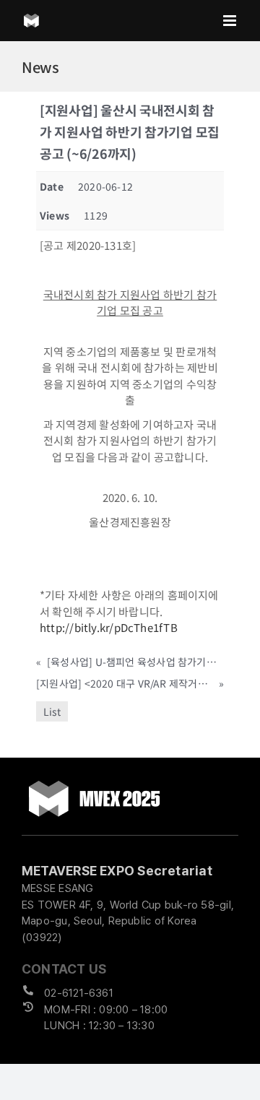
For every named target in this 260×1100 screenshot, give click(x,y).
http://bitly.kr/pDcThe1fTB (110, 627)
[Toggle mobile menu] (230, 20)
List (52, 711)
